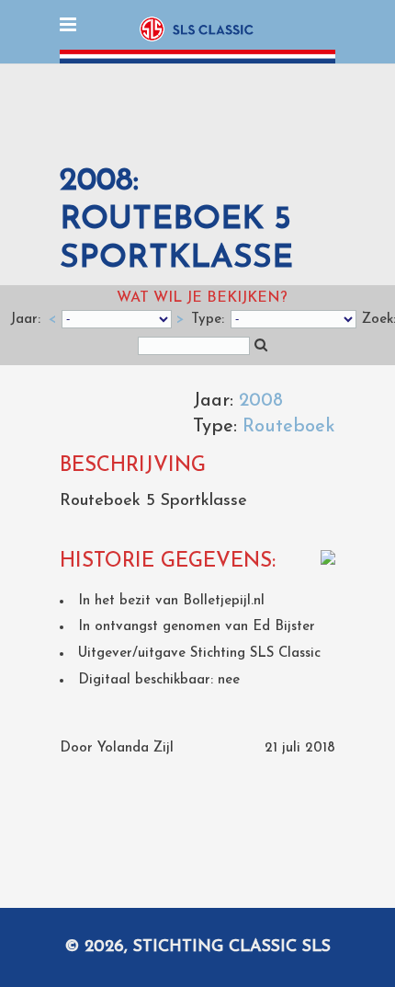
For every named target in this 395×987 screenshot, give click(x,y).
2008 (261, 401)
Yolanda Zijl (135, 748)
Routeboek (289, 427)
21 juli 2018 (300, 748)
